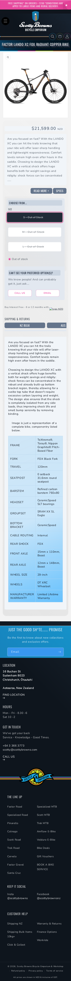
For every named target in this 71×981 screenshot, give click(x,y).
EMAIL (47, 293)
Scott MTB (43, 815)
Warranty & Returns (49, 923)
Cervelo (12, 856)
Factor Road (14, 806)
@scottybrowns (17, 898)
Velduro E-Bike (46, 839)
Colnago (12, 831)
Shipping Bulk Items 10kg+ (19, 934)
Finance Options (47, 932)
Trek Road (13, 848)
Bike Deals (43, 848)
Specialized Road (17, 815)
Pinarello (12, 823)
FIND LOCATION (14, 695)
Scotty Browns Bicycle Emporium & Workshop (40, 966)
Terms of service (54, 970)
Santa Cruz (14, 873)
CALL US (20, 293)
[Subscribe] (60, 652)
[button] (5, 21)
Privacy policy (36, 970)
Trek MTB (43, 823)
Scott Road (14, 839)
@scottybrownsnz (49, 898)
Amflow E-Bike (46, 831)
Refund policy (18, 970)
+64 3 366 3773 (13, 745)
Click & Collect (16, 944)
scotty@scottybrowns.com (20, 749)
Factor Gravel (15, 864)
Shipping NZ (15, 923)
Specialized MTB (47, 806)
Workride (42, 940)
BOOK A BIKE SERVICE (45, 867)
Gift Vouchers (45, 856)
